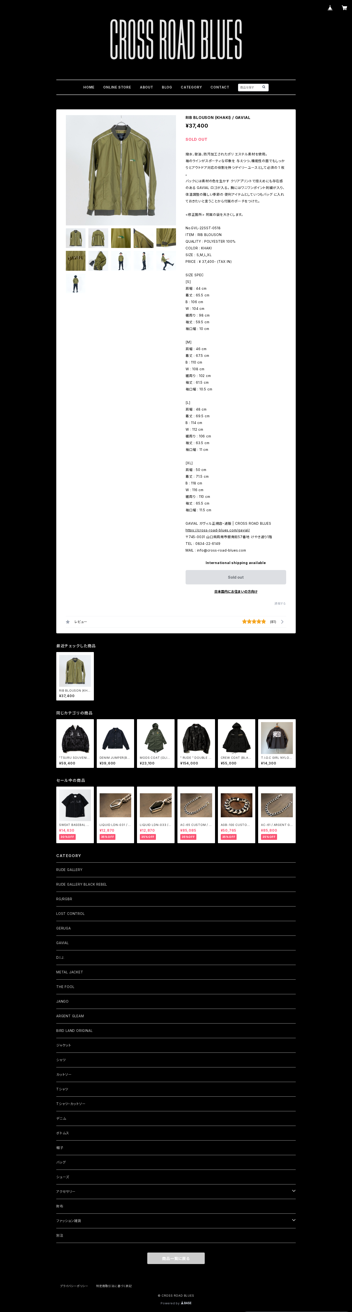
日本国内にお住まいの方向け (235, 591)
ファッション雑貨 (68, 1221)
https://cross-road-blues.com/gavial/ (218, 530)
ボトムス (62, 1133)
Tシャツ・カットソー (71, 1104)
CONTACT (219, 87)
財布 (59, 1206)
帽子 (59, 1148)
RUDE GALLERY (69, 870)
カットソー (64, 1074)
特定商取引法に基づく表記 (114, 1286)
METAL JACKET (69, 972)
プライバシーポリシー (74, 1286)
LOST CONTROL (70, 914)
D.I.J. (60, 957)
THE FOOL (65, 987)
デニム (61, 1118)
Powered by (171, 1303)
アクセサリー (66, 1191)
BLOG (167, 87)
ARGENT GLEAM (70, 1016)
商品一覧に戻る (176, 1258)
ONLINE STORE (117, 87)
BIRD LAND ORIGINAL (74, 1031)
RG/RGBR (64, 899)
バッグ (61, 1162)
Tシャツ (62, 1089)
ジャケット (63, 1045)
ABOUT (146, 87)
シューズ (62, 1177)
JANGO (62, 1001)
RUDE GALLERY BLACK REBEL (81, 884)
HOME (89, 87)
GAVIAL (62, 943)
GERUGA (63, 928)
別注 (59, 1235)
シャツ (61, 1060)
